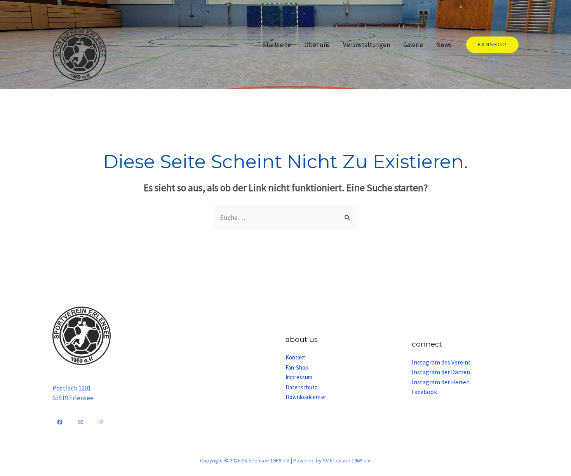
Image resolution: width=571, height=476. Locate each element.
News (444, 44)
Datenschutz (301, 387)
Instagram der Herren (441, 382)
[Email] (80, 422)
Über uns (317, 44)
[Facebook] (59, 422)
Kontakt (295, 357)
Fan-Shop (297, 367)
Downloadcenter (306, 397)
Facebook (424, 392)
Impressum (299, 377)
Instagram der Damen (441, 372)
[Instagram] (101, 422)
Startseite (276, 44)
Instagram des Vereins (441, 362)
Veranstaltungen (366, 44)
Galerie (413, 44)
